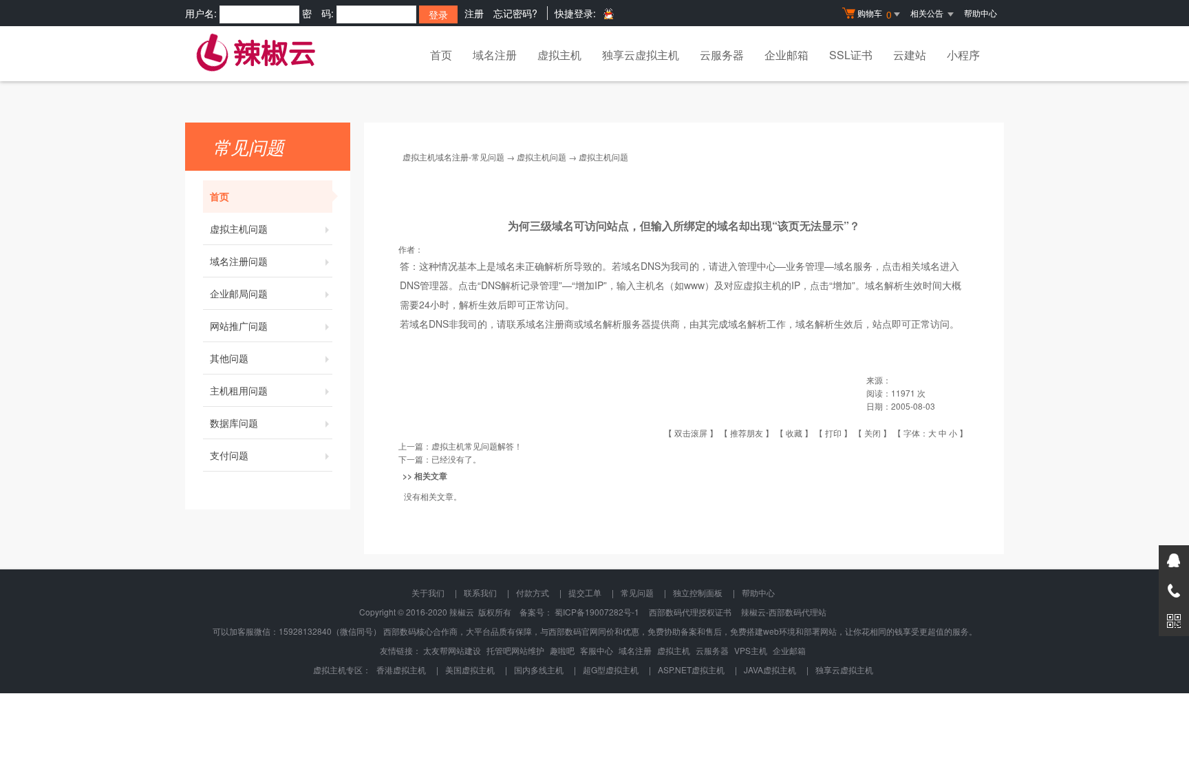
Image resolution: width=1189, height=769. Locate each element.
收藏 (794, 433)
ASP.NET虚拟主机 (691, 669)
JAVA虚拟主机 (770, 669)
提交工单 (584, 592)
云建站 (909, 55)
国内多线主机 (539, 669)
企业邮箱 (786, 55)
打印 (833, 433)
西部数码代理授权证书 (690, 612)
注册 (474, 13)
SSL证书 (850, 55)
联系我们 (480, 592)
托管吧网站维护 (515, 650)
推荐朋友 (746, 433)
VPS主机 (750, 650)
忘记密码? (515, 13)
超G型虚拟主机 (611, 669)
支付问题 (229, 455)
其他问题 (229, 358)
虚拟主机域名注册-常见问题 (453, 156)
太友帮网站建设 (452, 650)
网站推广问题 (239, 326)
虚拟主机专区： (342, 669)
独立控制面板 (697, 592)
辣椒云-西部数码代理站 (783, 612)
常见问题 (637, 592)
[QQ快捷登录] (608, 13)
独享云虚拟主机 (640, 55)
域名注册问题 (239, 261)
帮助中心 (980, 13)
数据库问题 (234, 423)
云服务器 (722, 55)
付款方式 (532, 592)
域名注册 (495, 55)
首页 (441, 55)
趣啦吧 (562, 650)
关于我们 (427, 592)
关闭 (872, 433)
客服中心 (596, 650)
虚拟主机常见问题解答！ (476, 446)
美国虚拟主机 (470, 669)
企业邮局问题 (239, 293)
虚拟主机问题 (239, 228)
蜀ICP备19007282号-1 (597, 612)
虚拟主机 (559, 55)
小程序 (963, 55)
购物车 (874, 14)
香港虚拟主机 (401, 669)
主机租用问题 (239, 390)
